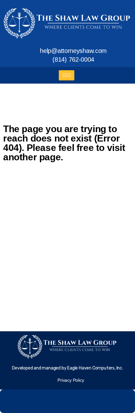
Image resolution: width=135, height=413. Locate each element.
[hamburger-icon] (66, 75)
